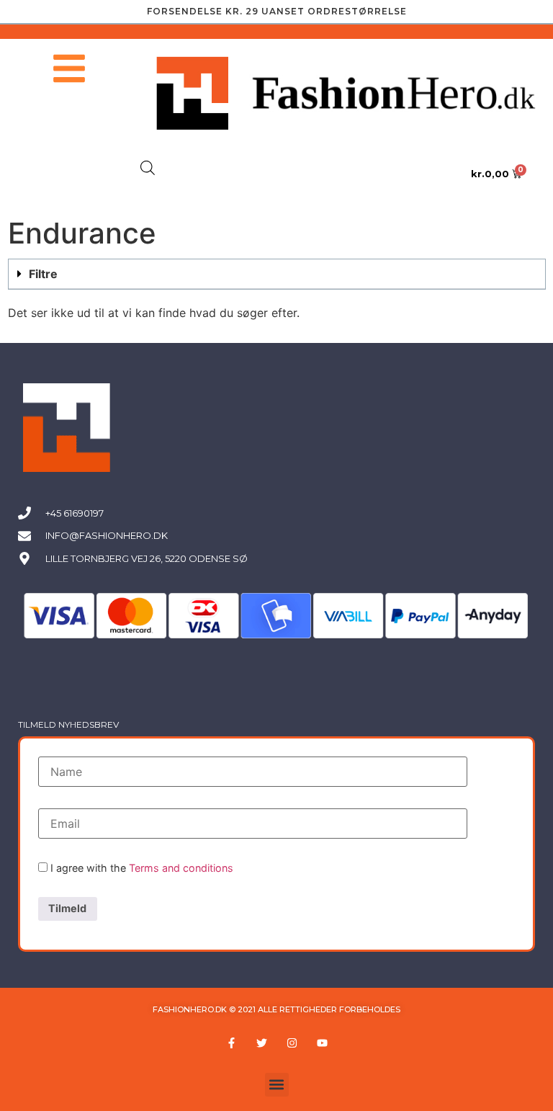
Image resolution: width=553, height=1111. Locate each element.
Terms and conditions (181, 868)
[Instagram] (291, 1043)
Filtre (43, 274)
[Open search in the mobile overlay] (147, 167)
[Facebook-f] (231, 1043)
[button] (277, 274)
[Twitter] (261, 1043)
